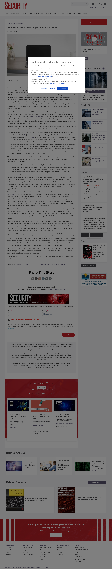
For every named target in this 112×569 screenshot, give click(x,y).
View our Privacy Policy (58, 83)
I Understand (62, 88)
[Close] (83, 59)
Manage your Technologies (48, 88)
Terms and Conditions (44, 77)
